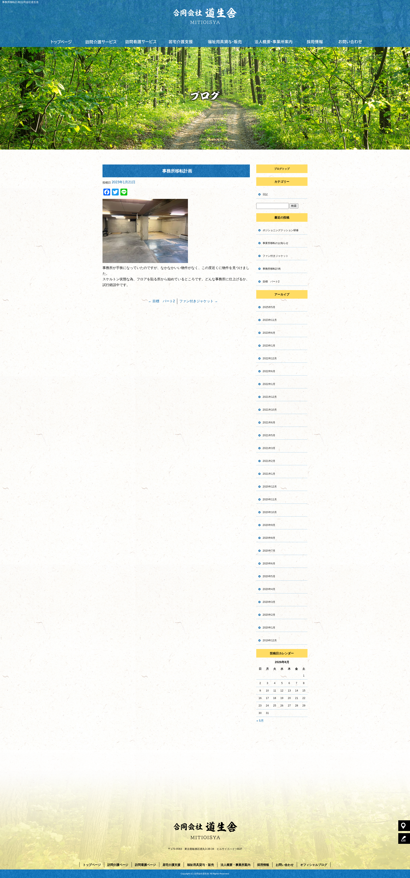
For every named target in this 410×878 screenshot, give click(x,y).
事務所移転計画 (272, 268)
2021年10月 (270, 409)
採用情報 (315, 41)
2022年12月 (270, 358)
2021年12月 (270, 396)
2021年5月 (269, 435)
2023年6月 (269, 332)
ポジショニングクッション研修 (281, 230)
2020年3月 (269, 602)
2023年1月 (269, 345)
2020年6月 (269, 563)
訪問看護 (141, 41)
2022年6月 (269, 371)
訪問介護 (101, 41)
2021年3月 (269, 448)
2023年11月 (270, 320)
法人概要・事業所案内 (273, 41)
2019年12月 (270, 640)
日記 (265, 194)
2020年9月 (269, 525)
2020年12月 (270, 486)
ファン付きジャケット (198, 301)
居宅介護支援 (181, 41)
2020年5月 (269, 576)
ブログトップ (282, 168)
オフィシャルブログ (313, 864)
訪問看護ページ (145, 864)
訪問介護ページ (117, 864)
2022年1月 (269, 384)
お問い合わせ (350, 41)
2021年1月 (269, 473)
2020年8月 (269, 537)
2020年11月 (270, 499)
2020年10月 (270, 512)
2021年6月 (269, 422)
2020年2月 (269, 614)
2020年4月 (269, 589)
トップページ (61, 41)
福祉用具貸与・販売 (225, 41)
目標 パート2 (161, 301)
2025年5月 (269, 307)
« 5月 (260, 720)
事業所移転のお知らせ (275, 243)
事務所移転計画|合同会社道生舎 (20, 2)
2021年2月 (269, 461)
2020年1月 (269, 627)
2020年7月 (269, 550)
